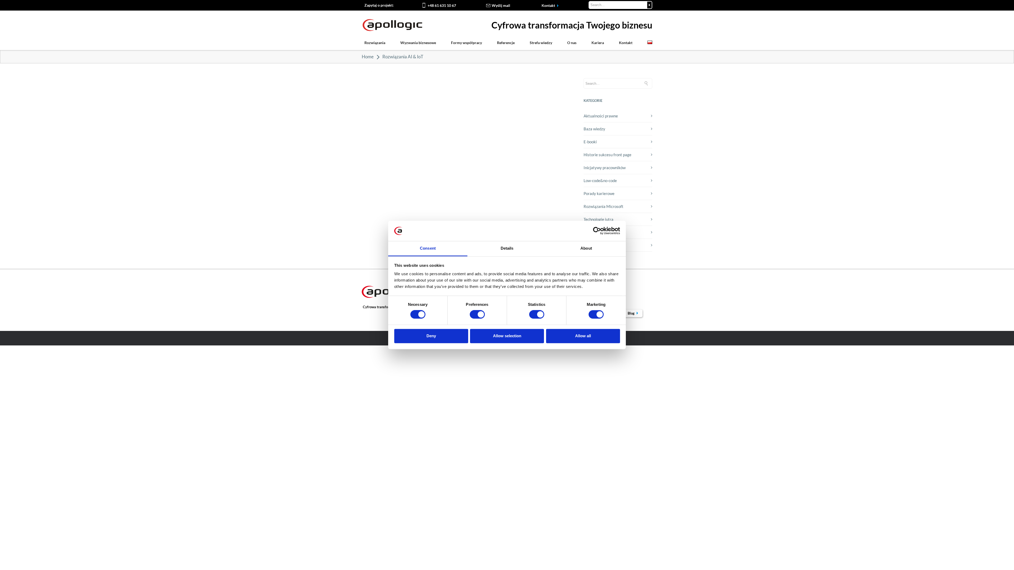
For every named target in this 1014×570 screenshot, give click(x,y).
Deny (431, 336)
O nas (571, 42)
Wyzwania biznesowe (418, 42)
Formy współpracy (466, 42)
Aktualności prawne (601, 115)
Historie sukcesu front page (607, 154)
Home (368, 56)
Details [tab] (507, 248)
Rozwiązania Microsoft (603, 206)
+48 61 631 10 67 (442, 5)
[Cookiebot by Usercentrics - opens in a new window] (597, 231)
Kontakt (549, 5)
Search (649, 5)
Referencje (506, 42)
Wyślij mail (501, 5)
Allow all (583, 336)
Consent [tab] (428, 248)
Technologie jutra (598, 219)
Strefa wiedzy (541, 42)
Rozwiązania (374, 42)
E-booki (590, 141)
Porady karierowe (599, 193)
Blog (631, 313)
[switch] (477, 314)
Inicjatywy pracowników (605, 167)
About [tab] (586, 248)
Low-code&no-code (600, 180)
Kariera (598, 42)
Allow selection (507, 336)
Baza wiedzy (594, 128)
